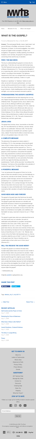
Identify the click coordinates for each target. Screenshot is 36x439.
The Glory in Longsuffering (8, 333)
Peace (3, 338)
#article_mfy (8, 294)
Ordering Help (18, 386)
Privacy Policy (18, 364)
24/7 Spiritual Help (18, 376)
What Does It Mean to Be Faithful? (11, 322)
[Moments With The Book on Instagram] (15, 406)
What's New (18, 360)
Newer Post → (30, 302)
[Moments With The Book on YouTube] (25, 406)
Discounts (18, 383)
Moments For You (12, 28)
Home (2, 28)
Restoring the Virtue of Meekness (10, 316)
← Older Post (5, 302)
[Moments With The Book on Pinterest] (20, 406)
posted (9, 275)
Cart (33, 2)
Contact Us (18, 381)
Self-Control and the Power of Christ (11, 311)
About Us (18, 355)
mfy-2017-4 (17, 294)
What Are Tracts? (18, 393)
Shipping (18, 390)
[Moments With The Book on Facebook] (11, 406)
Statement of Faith (18, 362)
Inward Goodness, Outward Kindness (12, 327)
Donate (18, 369)
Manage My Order (18, 378)
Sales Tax (18, 388)
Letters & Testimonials (18, 357)
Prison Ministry (18, 367)
